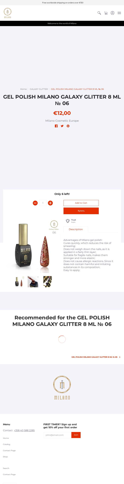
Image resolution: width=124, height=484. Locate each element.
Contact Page (9, 450)
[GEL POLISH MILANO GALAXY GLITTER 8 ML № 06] (19, 281)
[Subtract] (35, 203)
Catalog (6, 444)
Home (23, 89)
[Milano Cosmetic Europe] (7, 13)
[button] (99, 13)
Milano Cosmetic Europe (62, 120)
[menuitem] (99, 13)
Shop (5, 457)
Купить (81, 210)
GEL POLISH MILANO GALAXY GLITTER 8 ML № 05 (94, 357)
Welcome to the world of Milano (62, 23)
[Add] (50, 203)
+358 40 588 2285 (24, 430)
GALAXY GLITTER (39, 89)
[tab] (76, 229)
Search (6, 468)
